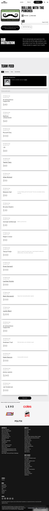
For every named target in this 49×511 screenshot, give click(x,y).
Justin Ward (7, 311)
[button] (47, 2)
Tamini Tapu (7, 162)
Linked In (13, 498)
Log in (25, 79)
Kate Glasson (7, 357)
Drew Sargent (8, 266)
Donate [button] (37, 3)
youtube (7, 498)
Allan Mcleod (7, 177)
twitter (10, 498)
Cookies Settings (31, 508)
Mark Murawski (8, 296)
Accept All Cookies (41, 508)
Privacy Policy (21, 509)
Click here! (5, 498)
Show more (24, 398)
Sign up (28, 2)
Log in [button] (21, 2)
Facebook (2, 498)
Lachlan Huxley (8, 281)
